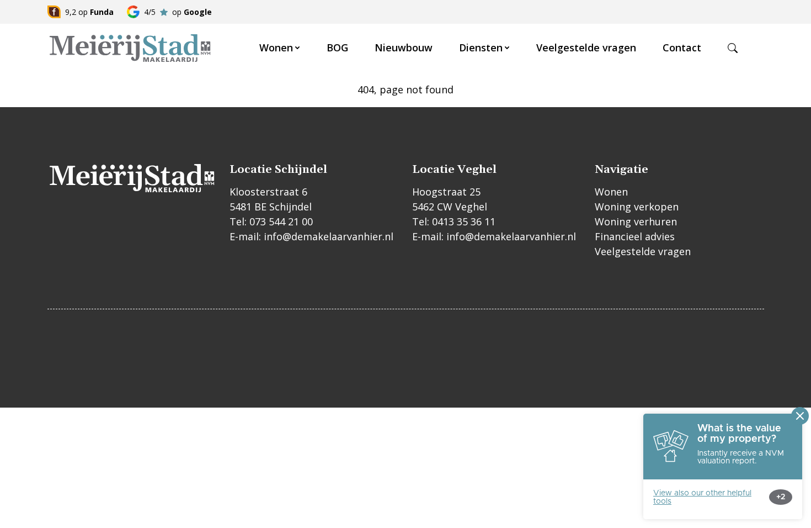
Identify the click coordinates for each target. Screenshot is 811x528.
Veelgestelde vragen (586, 47)
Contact (682, 47)
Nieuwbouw (404, 47)
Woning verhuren (636, 221)
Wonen (276, 47)
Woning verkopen (637, 206)
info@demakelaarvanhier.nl (328, 236)
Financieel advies (635, 236)
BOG (337, 47)
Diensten (481, 47)
